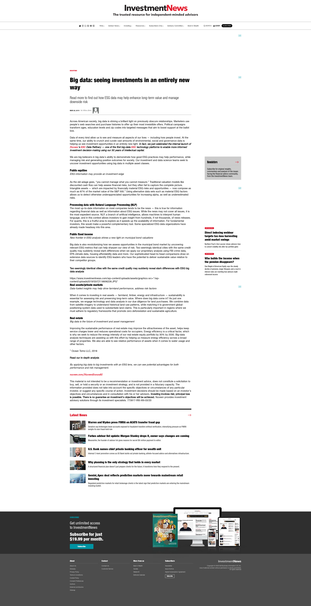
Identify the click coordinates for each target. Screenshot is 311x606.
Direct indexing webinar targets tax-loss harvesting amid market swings (221, 236)
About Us (73, 566)
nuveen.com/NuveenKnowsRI (86, 374)
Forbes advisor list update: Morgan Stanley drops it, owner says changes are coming (138, 436)
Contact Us (105, 566)
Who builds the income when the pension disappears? (222, 260)
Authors (72, 584)
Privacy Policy (74, 572)
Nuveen (74, 147)
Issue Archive (169, 569)
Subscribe (82, 546)
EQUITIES (73, 71)
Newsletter (168, 566)
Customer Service (107, 569)
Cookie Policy (74, 578)
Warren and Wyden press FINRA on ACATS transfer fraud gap (124, 422)
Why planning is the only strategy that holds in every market (124, 462)
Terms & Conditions (76, 575)
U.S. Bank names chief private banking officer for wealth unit (124, 449)
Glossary (73, 569)
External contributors (76, 587)
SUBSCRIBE (227, 26)
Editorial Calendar (139, 575)
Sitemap (72, 590)
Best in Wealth (193, 26)
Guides (135, 569)
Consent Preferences (76, 581)
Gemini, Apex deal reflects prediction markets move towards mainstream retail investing (135, 477)
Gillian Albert (87, 110)
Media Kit (136, 572)
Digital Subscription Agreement (175, 572)
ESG (83, 147)
